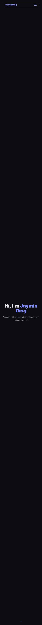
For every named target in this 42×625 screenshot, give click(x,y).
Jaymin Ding (11, 4)
